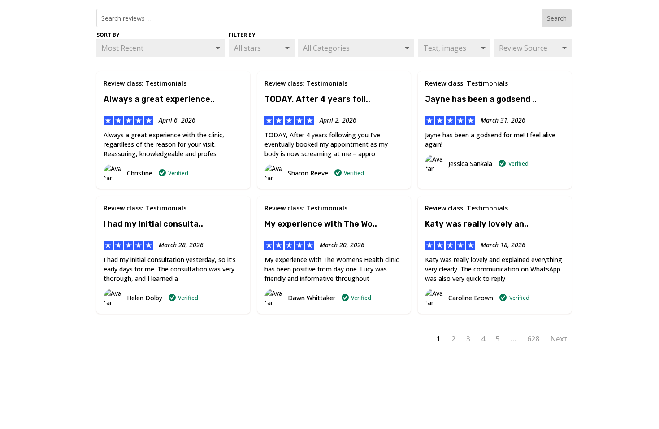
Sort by (108, 35)
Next (558, 339)
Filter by (242, 35)
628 (533, 339)
